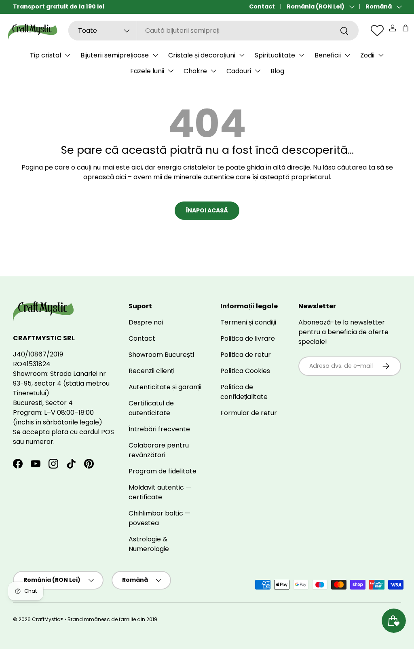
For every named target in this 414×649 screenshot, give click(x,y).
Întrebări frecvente (159, 429)
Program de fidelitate (162, 471)
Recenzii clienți (151, 370)
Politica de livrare (247, 338)
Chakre (195, 71)
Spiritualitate (275, 55)
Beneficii (328, 55)
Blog (277, 71)
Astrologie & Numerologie (149, 544)
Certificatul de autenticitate (151, 408)
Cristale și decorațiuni (201, 55)
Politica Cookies (245, 370)
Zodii (367, 55)
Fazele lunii (147, 71)
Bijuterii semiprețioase (114, 55)
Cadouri (238, 71)
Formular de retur (248, 413)
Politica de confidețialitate (244, 391)
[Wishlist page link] (377, 30)
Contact (262, 6)
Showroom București (161, 354)
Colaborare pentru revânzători (159, 450)
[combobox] (213, 30)
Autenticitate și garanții (165, 387)
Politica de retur (245, 354)
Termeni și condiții (248, 322)
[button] (405, 27)
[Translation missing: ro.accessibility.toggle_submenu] (67, 55)
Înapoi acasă (207, 210)
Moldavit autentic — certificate (160, 492)
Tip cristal (45, 55)
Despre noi (146, 322)
